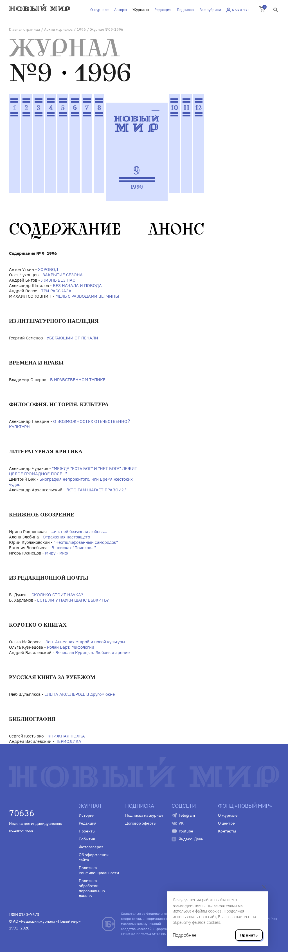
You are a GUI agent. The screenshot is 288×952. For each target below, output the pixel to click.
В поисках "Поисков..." (73, 547)
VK (181, 823)
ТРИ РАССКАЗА (56, 290)
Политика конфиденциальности (98, 870)
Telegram (187, 815)
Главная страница (24, 29)
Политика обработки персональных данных (92, 888)
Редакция (162, 9)
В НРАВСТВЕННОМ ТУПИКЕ (77, 379)
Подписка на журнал (144, 815)
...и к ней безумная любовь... (79, 531)
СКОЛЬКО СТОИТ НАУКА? (57, 594)
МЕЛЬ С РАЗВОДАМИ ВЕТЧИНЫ (87, 296)
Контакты (227, 831)
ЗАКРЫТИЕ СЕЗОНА (62, 274)
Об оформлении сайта (94, 857)
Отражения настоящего (66, 537)
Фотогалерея (91, 846)
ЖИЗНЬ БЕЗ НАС (58, 280)
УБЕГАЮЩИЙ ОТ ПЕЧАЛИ (72, 338)
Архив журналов (58, 29)
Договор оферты (140, 823)
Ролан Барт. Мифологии (70, 647)
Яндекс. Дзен (191, 838)
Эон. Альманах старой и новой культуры (85, 641)
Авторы (120, 9)
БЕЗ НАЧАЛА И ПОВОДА (77, 285)
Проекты (87, 831)
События (87, 838)
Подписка (185, 9)
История (86, 815)
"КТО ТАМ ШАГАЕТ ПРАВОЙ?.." (96, 489)
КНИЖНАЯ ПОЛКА (66, 736)
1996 (81, 29)
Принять (249, 935)
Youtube (186, 831)
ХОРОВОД (48, 269)
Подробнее (185, 935)
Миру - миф (56, 553)
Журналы (140, 9)
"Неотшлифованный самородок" (86, 542)
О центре (226, 823)
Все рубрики (210, 9)
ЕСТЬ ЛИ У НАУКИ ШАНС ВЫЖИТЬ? (73, 600)
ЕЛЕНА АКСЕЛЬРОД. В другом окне (79, 694)
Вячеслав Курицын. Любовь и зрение (92, 652)
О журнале (99, 9)
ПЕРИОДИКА (68, 741)
